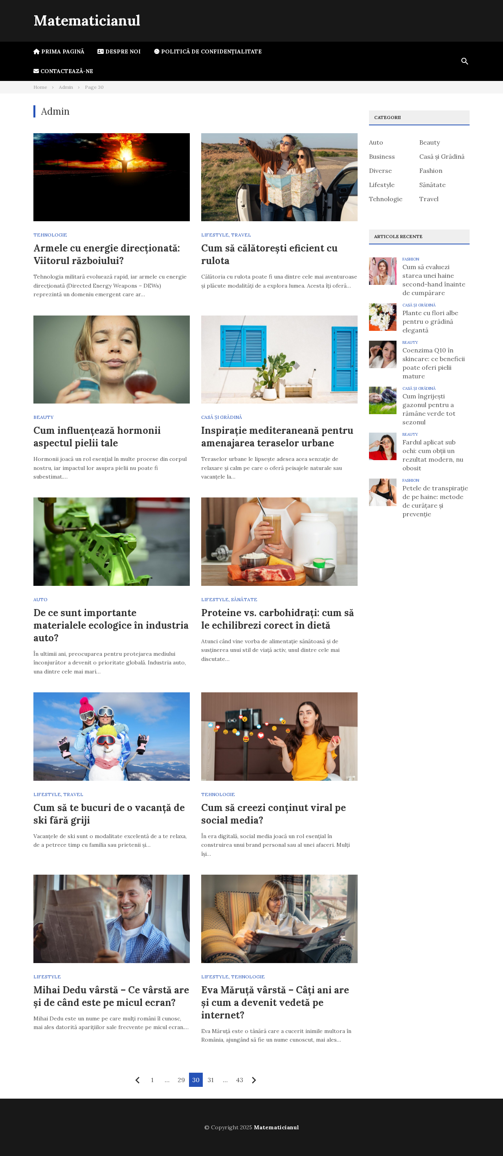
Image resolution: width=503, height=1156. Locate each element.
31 (210, 1080)
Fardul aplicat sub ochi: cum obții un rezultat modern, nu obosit (432, 455)
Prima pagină (62, 51)
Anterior (138, 1080)
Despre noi (122, 51)
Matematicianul (86, 20)
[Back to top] (481, 1134)
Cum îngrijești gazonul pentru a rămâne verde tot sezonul (428, 409)
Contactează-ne (66, 71)
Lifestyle (215, 235)
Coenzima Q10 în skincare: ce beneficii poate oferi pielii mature (433, 363)
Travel (241, 235)
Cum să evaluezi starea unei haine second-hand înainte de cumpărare (433, 280)
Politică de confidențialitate (211, 51)
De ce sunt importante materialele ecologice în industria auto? (111, 625)
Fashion (430, 170)
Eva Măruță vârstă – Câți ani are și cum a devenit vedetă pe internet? (275, 1002)
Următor (254, 1080)
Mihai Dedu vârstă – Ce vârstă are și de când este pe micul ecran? (111, 996)
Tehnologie (50, 235)
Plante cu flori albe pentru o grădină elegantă (430, 321)
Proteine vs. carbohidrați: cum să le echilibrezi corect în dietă (277, 619)
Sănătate (244, 599)
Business (382, 156)
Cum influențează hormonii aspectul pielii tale (97, 436)
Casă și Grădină (221, 417)
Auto (40, 599)
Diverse (380, 170)
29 (181, 1080)
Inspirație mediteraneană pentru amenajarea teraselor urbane (277, 436)
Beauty (43, 417)
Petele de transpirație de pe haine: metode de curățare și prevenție (435, 501)
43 (239, 1080)
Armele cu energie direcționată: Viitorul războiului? (106, 254)
